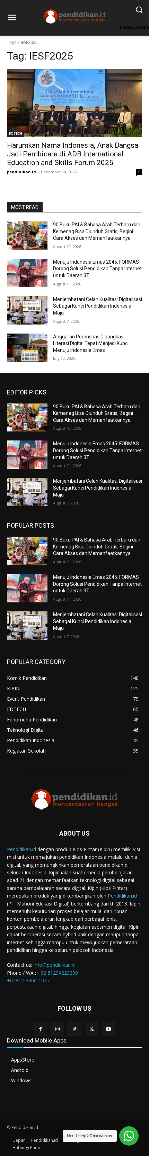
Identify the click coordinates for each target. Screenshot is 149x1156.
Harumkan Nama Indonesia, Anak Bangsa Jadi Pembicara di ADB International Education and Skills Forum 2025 (72, 154)
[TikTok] (74, 1029)
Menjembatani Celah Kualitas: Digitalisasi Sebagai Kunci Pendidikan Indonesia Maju (97, 306)
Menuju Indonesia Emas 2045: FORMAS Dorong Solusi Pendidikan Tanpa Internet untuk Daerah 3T (97, 268)
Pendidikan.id (21, 849)
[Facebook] (40, 1029)
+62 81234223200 (57, 973)
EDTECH (15, 133)
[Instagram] (57, 1029)
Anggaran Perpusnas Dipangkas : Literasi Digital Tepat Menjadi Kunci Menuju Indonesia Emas (91, 343)
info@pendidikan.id (55, 965)
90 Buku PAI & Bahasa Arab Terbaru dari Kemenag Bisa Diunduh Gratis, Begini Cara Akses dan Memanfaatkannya (96, 231)
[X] (91, 1029)
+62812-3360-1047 (28, 980)
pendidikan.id (21, 171)
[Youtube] (108, 1029)
